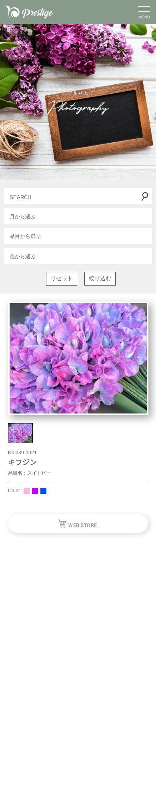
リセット (61, 278)
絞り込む (100, 278)
